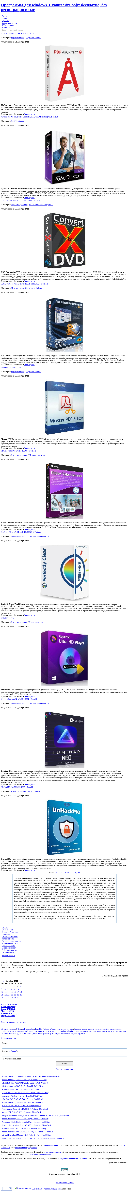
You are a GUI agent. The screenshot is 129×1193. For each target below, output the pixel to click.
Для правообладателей (64, 1182)
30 (15, 997)
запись (12, 1031)
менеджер (51, 1031)
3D (2, 1029)
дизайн (106, 1029)
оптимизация (82, 1031)
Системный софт (9, 948)
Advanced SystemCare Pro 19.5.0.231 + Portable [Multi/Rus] (26, 1125)
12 (2, 992)
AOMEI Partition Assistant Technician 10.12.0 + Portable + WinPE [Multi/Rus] (33, 1138)
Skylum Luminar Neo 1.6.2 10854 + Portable (19, 699)
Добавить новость (9, 23)
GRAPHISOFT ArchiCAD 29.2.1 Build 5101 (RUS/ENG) (25, 1083)
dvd (13, 1029)
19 (2, 995)
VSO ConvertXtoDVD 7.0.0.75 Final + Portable (20, 200)
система (122, 1031)
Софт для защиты (18, 791)
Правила (5, 21)
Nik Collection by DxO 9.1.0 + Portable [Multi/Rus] (22, 1086)
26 (2, 997)
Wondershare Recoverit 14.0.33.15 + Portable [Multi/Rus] (25, 1109)
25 (21, 995)
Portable (38, 1029)
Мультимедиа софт (19, 204)
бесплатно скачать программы (38, 1154)
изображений (22, 1031)
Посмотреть (29, 114)
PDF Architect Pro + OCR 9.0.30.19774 (17, 33)
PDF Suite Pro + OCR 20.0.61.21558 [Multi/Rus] (21, 1106)
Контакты (6, 27)
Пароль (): (10, 1051)
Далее (77, 872)
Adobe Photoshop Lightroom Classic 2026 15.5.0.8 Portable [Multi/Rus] (30, 1076)
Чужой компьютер (13, 1059)
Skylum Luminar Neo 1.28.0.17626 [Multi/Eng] (21, 1089)
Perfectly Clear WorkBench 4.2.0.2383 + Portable (21, 532)
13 (6, 992)
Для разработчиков (10, 932)
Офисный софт (17, 37)
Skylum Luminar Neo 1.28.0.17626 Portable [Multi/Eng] (24, 1128)
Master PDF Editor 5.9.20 (11, 367)
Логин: (5, 1043)
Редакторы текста (33, 37)
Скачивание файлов (33, 288)
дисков (118, 1029)
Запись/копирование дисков (41, 204)
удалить (20, 1033)
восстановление (95, 1029)
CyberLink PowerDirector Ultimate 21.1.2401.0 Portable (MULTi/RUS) (30, 117)
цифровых (65, 1033)
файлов (27, 1033)
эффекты (82, 1033)
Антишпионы (34, 791)
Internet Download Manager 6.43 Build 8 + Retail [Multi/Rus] (26, 1135)
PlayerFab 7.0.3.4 (8, 618)
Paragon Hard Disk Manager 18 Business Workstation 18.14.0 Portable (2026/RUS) (35, 1115)
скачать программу (53, 1152)
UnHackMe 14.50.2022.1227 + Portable (17, 787)
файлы (34, 1033)
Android (7, 1029)
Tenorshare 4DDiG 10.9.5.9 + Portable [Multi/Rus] (22, 1096)
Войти (64, 1064)
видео (84, 1029)
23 (15, 995)
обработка (71, 1031)
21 (74, 872)
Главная (5, 16)
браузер (77, 1029)
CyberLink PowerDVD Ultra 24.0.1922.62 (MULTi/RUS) (25, 1093)
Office (18, 1029)
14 (8, 992)
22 (12, 995)
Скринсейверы (8, 952)
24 (18, 995)
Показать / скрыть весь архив (13, 1022)
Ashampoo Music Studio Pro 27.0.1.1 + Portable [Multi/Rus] (26, 1122)
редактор (114, 1031)
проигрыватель (103, 1031)
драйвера (5, 1031)
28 (8, 997)
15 (12, 992)
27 (6, 997)
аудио (71, 1029)
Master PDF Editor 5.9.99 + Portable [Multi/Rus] (21, 1112)
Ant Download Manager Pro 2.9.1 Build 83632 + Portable (24, 284)
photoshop (30, 1029)
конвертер (42, 1031)
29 (12, 997)
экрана (74, 1033)
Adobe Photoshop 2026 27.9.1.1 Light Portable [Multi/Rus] (25, 1119)
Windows (53, 1029)
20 (6, 995)
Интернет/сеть (17, 288)
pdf (23, 1029)
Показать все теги (8, 1038)
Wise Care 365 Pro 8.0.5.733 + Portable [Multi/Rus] (22, 1099)
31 (18, 997)
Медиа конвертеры (37, 455)
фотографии (43, 1033)
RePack (46, 1029)
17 (18, 992)
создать (12, 1033)
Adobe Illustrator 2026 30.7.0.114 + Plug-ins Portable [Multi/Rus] (28, 1132)
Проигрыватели (36, 622)
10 (69, 872)
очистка (92, 1031)
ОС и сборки (7, 930)
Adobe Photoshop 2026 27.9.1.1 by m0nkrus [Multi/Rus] (24, 1080)
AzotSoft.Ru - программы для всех (46, 1189)
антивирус (63, 1029)
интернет (33, 1031)
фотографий (55, 1033)
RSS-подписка (8, 25)
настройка (61, 1031)
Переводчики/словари (11, 941)
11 (21, 989)
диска (112, 1029)
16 (15, 992)
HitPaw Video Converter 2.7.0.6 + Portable (18, 451)
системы (4, 1033)
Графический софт (19, 536)
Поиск (4, 18)
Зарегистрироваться (64, 1069)
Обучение (6, 934)
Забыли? (13, 1051)
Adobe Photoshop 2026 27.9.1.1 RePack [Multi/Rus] (23, 1102)
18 (21, 992)
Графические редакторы (39, 536)
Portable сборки (17, 121)
